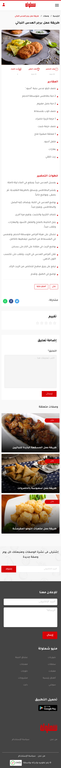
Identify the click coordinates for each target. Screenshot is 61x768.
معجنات (24, 664)
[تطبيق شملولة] (30, 708)
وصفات (46, 16)
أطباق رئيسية (49, 678)
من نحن (53, 740)
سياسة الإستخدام (20, 740)
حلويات (24, 671)
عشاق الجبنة (21, 657)
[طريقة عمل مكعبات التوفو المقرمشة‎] (30, 514)
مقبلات (52, 671)
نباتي (54, 287)
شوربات (52, 657)
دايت (25, 685)
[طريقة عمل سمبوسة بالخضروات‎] (30, 473)
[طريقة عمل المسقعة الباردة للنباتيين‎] (30, 432)
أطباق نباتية (41, 287)
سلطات (52, 664)
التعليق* (52, 351)
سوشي (52, 685)
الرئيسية (56, 16)
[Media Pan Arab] (16, 763)
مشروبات (23, 678)
